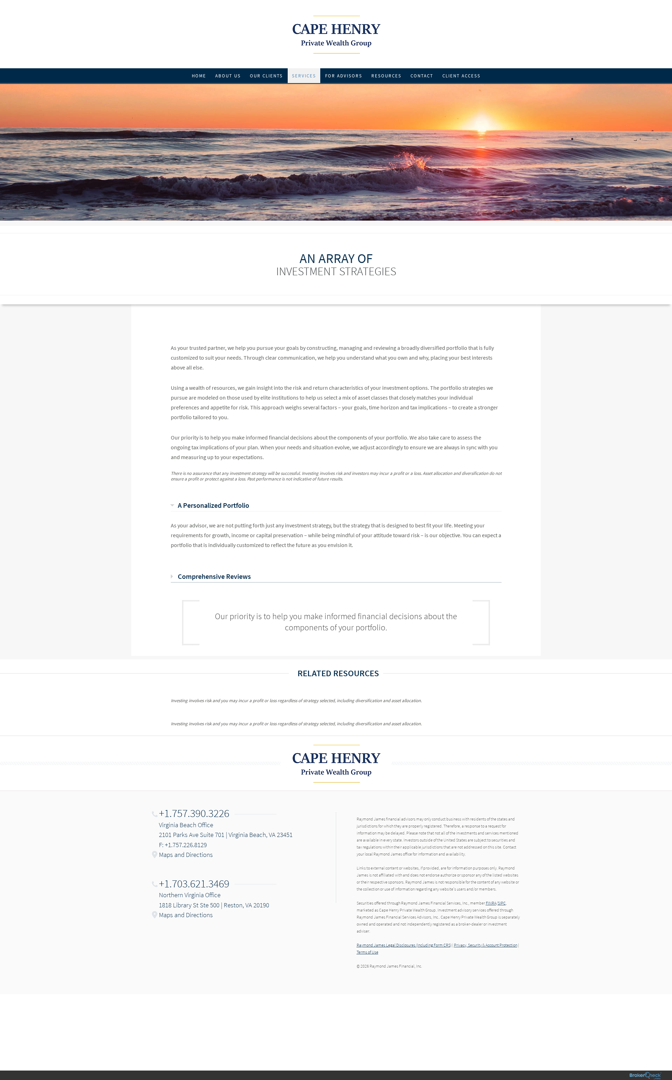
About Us (228, 76)
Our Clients (266, 76)
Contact (422, 76)
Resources (386, 76)
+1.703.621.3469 (194, 884)
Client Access (461, 76)
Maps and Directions (186, 854)
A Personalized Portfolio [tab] (213, 505)
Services (304, 76)
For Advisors (343, 76)
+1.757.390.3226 (194, 813)
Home (199, 76)
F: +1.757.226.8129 (183, 844)
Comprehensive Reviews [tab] (214, 576)
